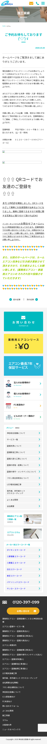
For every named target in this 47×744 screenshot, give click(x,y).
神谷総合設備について (16, 433)
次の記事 (30, 299)
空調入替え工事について (17, 458)
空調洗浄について (14, 446)
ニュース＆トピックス (11, 729)
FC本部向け (7, 701)
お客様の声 (6, 724)
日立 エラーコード (14, 569)
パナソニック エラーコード (18, 582)
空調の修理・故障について (18, 465)
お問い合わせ (23, 611)
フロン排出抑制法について (18, 478)
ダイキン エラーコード (16, 550)
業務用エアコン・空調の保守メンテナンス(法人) (22, 654)
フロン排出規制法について (13, 687)
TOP (3, 26)
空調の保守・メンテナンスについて (21, 471)
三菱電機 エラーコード (16, 556)
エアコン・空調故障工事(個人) (14, 668)
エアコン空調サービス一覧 (13, 626)
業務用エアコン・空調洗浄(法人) (15, 631)
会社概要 (10, 506)
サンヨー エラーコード (16, 588)
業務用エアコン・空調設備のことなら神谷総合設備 (22, 620)
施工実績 (6, 715)
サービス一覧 (12, 439)
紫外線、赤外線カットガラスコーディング (16, 492)
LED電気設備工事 (14, 484)
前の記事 (16, 299)
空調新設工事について (16, 452)
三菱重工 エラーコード (16, 562)
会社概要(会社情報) (10, 682)
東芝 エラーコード (14, 575)
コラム (5, 720)
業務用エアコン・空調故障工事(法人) (17, 650)
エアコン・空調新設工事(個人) (14, 664)
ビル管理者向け (8, 696)
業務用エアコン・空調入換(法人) (15, 640)
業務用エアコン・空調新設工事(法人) (17, 636)
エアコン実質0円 (9, 645)
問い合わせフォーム (10, 706)
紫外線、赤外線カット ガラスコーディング (19, 678)
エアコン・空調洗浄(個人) (13, 659)
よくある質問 (12, 499)
